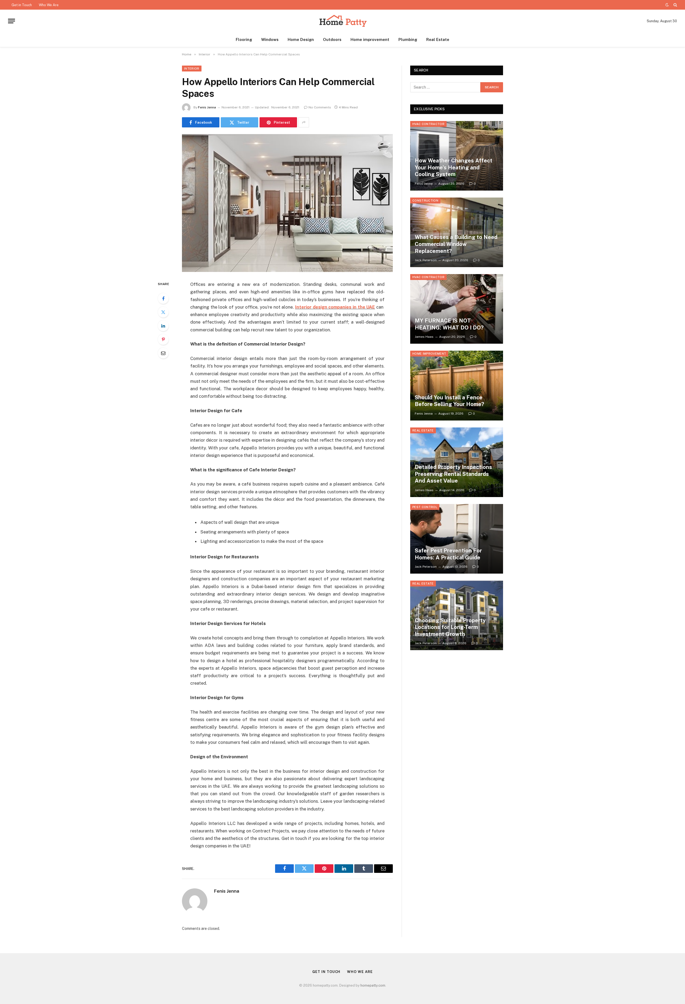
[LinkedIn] (163, 325)
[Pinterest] (163, 339)
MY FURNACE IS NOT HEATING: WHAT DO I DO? (449, 324)
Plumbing (407, 39)
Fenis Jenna (207, 107)
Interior (191, 68)
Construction (425, 200)
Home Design (301, 39)
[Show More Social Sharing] (303, 122)
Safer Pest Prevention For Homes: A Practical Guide (448, 554)
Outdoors (332, 39)
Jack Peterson (426, 260)
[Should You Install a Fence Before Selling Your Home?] (456, 385)
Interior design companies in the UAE (335, 307)
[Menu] (11, 21)
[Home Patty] (342, 21)
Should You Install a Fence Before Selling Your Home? (449, 401)
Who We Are (49, 5)
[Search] (674, 5)
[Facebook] (163, 298)
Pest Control (424, 507)
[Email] (163, 353)
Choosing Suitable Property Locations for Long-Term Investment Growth (450, 627)
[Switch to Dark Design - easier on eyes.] (667, 5)
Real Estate (437, 39)
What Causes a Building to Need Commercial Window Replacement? (456, 244)
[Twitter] (163, 312)
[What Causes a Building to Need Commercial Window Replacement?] (456, 232)
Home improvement (370, 39)
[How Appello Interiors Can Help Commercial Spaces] (287, 203)
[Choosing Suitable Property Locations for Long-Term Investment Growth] (456, 615)
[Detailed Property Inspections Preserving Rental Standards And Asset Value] (456, 462)
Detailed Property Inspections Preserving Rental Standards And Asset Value (453, 474)
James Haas (424, 337)
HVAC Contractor (428, 124)
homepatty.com (372, 985)
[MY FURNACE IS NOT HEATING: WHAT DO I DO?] (456, 309)
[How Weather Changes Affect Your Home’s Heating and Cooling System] (456, 156)
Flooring (244, 39)
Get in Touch (22, 5)
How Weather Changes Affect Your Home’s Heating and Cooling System (453, 167)
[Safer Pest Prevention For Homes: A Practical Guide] (456, 539)
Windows (270, 39)
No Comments (320, 107)
